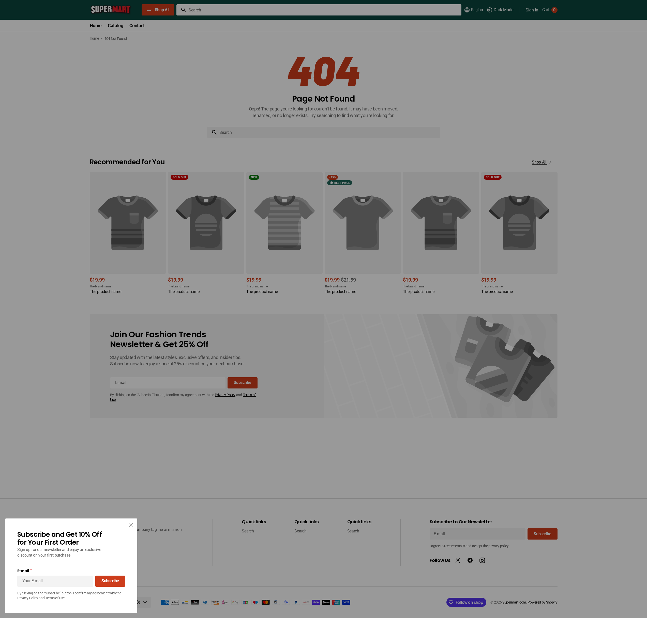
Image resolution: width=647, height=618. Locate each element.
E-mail (23, 570)
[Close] (131, 525)
